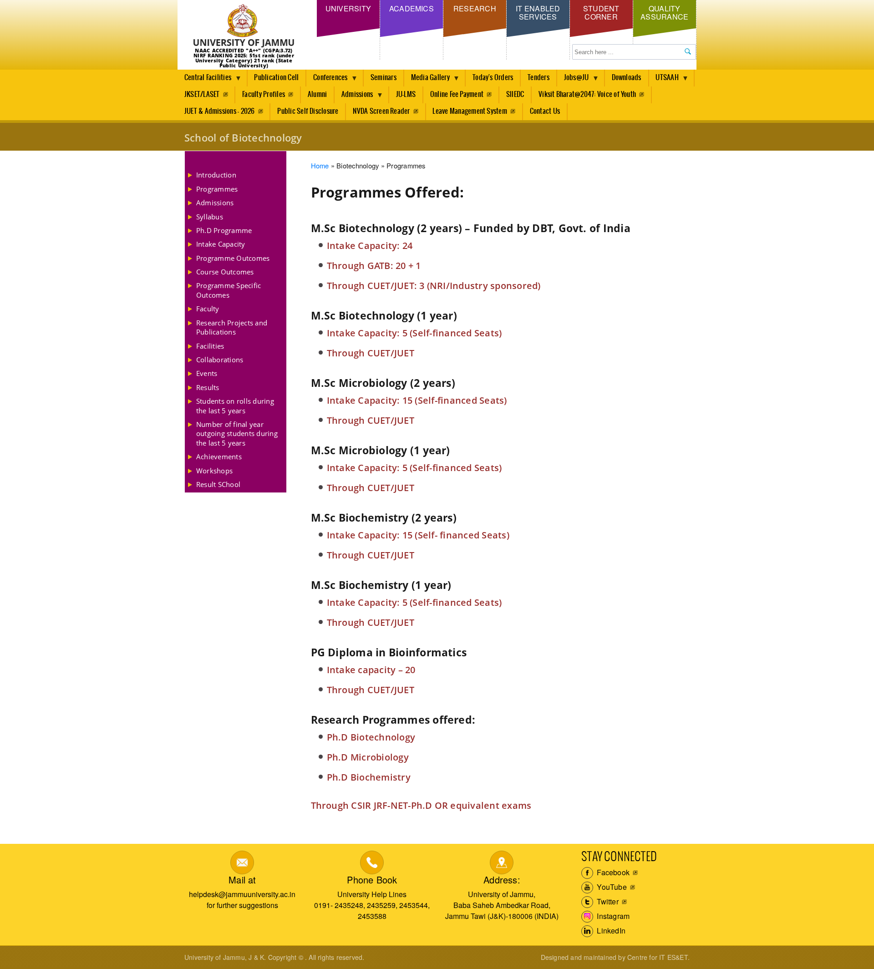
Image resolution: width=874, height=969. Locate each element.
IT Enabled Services (538, 12)
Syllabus (209, 216)
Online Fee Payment (456, 94)
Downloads (626, 77)
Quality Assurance (664, 12)
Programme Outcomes (232, 258)
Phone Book (372, 879)
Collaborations (219, 359)
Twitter (607, 901)
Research (474, 8)
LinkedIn (610, 930)
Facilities (210, 345)
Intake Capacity (220, 244)
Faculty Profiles (263, 94)
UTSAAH (664, 80)
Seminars (383, 77)
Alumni (317, 94)
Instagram (612, 916)
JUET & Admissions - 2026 (219, 111)
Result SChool (218, 484)
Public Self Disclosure (307, 111)
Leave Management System (469, 111)
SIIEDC (515, 94)
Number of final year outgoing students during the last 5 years (237, 433)
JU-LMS (406, 94)
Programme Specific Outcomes (228, 290)
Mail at (242, 879)
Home (320, 165)
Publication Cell (276, 77)
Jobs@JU (573, 80)
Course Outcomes (225, 271)
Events (206, 373)
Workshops (214, 470)
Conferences (327, 80)
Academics (411, 8)
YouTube (611, 887)
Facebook (612, 872)
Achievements (219, 456)
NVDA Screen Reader (381, 111)
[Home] (243, 26)
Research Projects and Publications (231, 327)
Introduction (216, 174)
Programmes (217, 188)
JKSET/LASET (202, 94)
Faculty (207, 308)
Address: (501, 879)
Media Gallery (427, 80)
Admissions (354, 97)
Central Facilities (204, 80)
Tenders (538, 77)
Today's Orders (493, 77)
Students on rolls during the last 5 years (235, 405)
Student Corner (601, 12)
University (348, 8)
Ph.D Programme (224, 230)
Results (207, 387)
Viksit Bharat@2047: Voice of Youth (587, 94)
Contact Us (545, 111)
